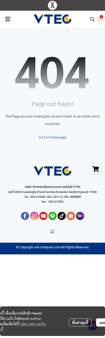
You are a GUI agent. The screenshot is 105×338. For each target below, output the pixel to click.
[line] (52, 216)
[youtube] (43, 216)
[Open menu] (8, 19)
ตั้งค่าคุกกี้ (80, 322)
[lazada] (80, 216)
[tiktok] (62, 216)
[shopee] (71, 216)
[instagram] (34, 216)
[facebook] (25, 216)
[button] (92, 19)
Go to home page (53, 137)
